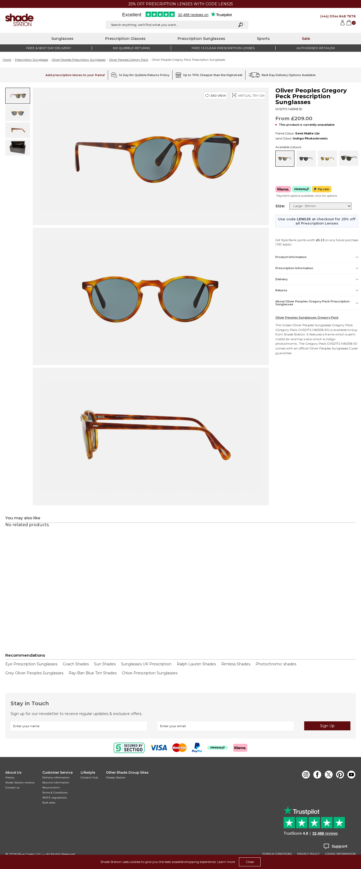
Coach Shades (76, 664)
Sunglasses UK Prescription (146, 664)
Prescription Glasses (125, 38)
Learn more (226, 862)
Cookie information (340, 854)
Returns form (51, 787)
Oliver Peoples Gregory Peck (128, 60)
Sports (263, 38)
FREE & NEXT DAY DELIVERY (48, 48)
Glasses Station (116, 777)
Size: (280, 206)
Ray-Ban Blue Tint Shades (93, 673)
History (9, 777)
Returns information (55, 782)
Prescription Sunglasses (201, 38)
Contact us (12, 787)
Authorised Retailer (316, 48)
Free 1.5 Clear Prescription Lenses (223, 48)
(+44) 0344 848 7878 (338, 16)
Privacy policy (308, 854)
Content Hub (89, 777)
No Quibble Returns (131, 48)
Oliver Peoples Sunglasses (311, 325)
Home (7, 60)
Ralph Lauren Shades (196, 664)
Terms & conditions (277, 854)
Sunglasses (62, 38)
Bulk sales (48, 802)
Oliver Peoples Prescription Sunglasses (78, 60)
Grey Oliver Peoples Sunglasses (34, 673)
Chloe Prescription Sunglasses (149, 673)
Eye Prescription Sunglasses (31, 664)
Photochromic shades (276, 664)
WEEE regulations (54, 797)
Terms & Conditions (54, 792)
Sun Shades (105, 664)
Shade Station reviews (19, 782)
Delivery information (56, 777)
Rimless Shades (235, 664)
